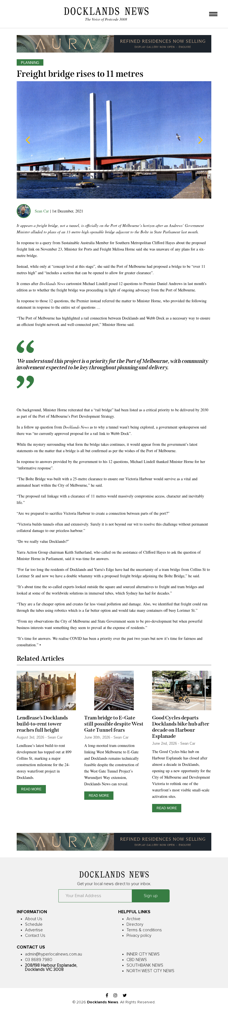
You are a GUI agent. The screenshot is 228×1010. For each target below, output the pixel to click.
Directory (135, 924)
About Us (33, 919)
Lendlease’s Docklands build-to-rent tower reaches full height (42, 724)
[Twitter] (125, 995)
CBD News (137, 960)
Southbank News (145, 965)
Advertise (34, 930)
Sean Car (42, 211)
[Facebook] (107, 995)
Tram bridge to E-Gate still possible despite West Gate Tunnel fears (113, 724)
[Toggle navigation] (213, 14)
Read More (31, 789)
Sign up (151, 896)
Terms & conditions (144, 930)
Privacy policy (139, 936)
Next (200, 139)
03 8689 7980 (38, 960)
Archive (133, 919)
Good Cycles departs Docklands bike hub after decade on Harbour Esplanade (180, 727)
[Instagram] (115, 995)
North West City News (150, 971)
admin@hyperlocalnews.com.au (53, 954)
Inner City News (143, 954)
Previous (27, 139)
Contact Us (35, 936)
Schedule (34, 924)
